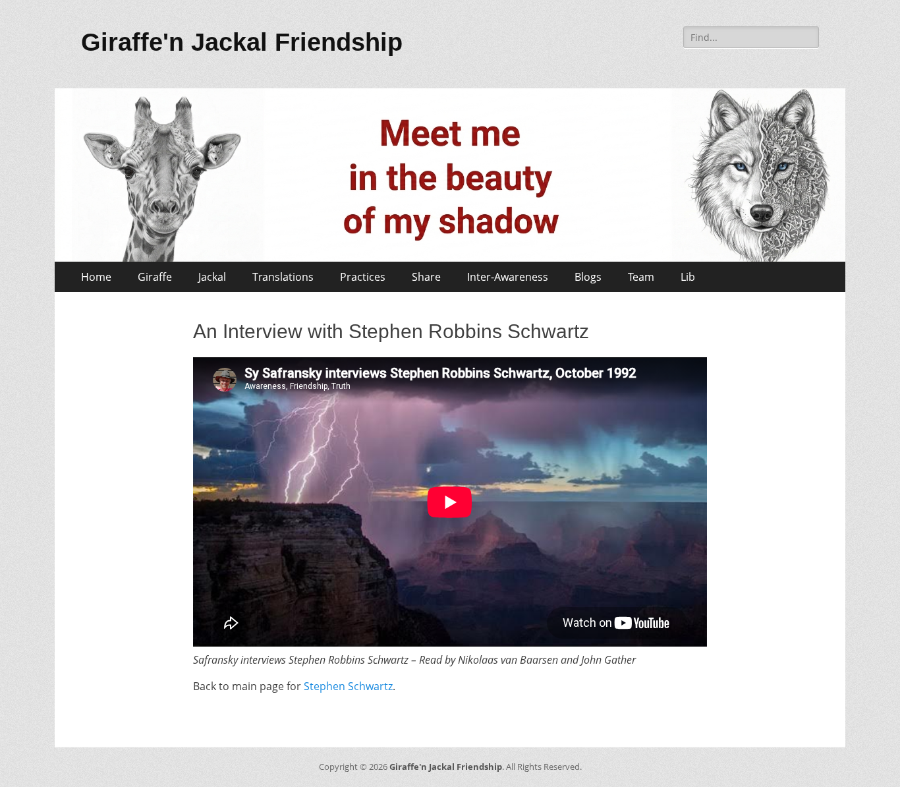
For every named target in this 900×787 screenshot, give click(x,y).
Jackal (212, 277)
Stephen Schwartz (348, 686)
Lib (688, 277)
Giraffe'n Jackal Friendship (242, 42)
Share (426, 277)
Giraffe (155, 277)
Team (641, 277)
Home (96, 277)
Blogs (588, 277)
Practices (362, 277)
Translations (283, 277)
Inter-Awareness (507, 277)
